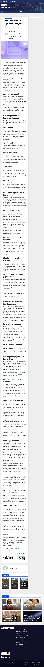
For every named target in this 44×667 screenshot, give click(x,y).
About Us (28, 662)
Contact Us (33, 662)
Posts (42, 662)
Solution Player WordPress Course (37, 664)
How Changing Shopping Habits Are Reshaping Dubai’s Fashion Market (10, 618)
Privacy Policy (27, 664)
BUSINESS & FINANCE (8, 18)
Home (25, 662)
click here (24, 74)
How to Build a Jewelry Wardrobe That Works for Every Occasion (10, 606)
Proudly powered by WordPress (6, 662)
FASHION (25, 615)
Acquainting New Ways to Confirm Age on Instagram (9, 557)
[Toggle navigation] (21, 12)
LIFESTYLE (4, 615)
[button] (40, 11)
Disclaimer (38, 662)
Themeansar (3, 663)
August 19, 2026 (7, 620)
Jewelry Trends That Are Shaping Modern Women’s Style (32, 606)
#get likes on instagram (14, 33)
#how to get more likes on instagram (15, 37)
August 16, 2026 (28, 620)
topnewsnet (12, 29)
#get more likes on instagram (15, 34)
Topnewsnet (5, 8)
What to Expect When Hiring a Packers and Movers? (21, 558)
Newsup (17, 662)
